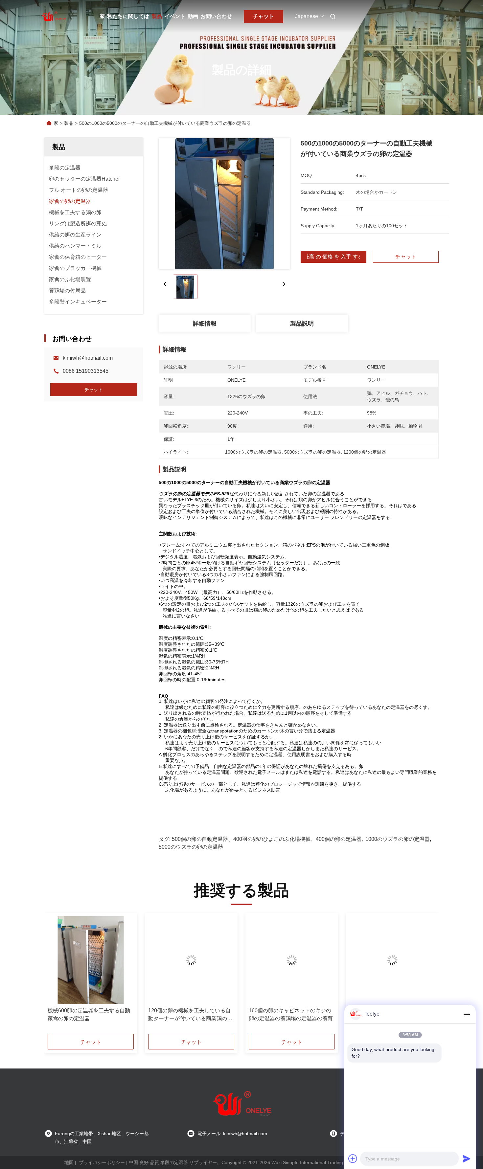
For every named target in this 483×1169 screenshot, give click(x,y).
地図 (69, 1162)
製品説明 (302, 323)
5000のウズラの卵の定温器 (191, 847)
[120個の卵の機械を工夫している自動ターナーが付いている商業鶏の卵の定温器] (191, 960)
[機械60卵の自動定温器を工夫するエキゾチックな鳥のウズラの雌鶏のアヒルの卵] (392, 960)
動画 (193, 16)
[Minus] (467, 1014)
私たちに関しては (128, 16)
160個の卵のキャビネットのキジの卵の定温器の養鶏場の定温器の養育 (291, 1014)
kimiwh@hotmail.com (88, 358)
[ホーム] (53, 16)
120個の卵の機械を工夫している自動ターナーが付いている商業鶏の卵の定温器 (190, 1015)
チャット (263, 16)
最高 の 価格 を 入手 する (333, 256)
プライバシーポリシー (102, 1162)
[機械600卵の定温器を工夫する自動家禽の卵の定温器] (91, 960)
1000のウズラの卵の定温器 (397, 839)
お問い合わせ (216, 16)
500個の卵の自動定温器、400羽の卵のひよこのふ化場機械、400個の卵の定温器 (266, 839)
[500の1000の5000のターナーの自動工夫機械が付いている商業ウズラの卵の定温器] (224, 203)
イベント (174, 16)
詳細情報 (205, 323)
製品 (156, 16)
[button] (56, 975)
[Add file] (352, 1158)
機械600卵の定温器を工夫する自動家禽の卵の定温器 (89, 1014)
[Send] (466, 1158)
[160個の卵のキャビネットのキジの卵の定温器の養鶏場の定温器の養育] (292, 960)
